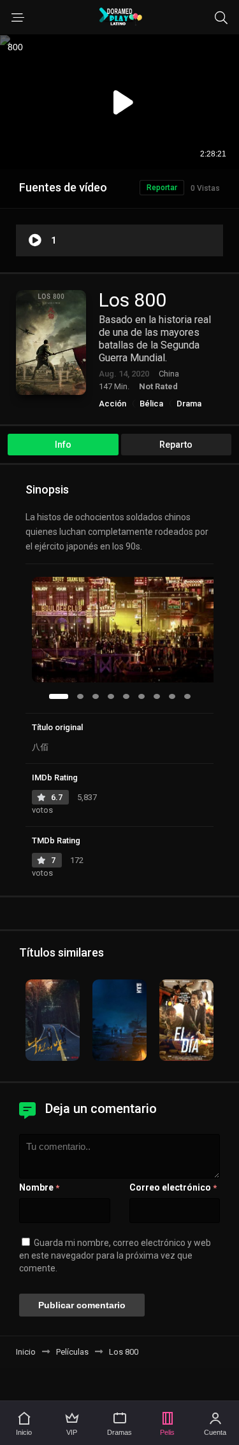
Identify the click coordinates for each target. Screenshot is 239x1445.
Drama (189, 403)
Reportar (162, 187)
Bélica (151, 403)
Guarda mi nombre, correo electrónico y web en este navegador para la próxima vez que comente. (115, 1255)
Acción (112, 403)
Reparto (175, 444)
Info (63, 444)
